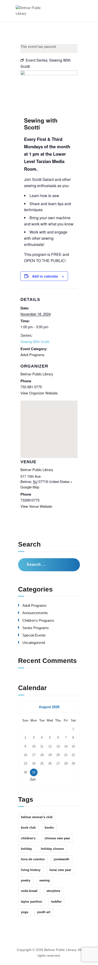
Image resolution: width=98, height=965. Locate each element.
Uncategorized (33, 643)
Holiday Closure (52, 849)
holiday (26, 849)
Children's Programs (38, 620)
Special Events (34, 635)
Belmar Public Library (36, 373)
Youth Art (43, 912)
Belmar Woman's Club (37, 817)
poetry (25, 880)
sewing (44, 880)
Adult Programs (32, 354)
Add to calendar (45, 276)
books (49, 827)
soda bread (29, 891)
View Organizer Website (39, 392)
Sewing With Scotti (34, 341)
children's (28, 838)
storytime (53, 891)
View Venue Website (36, 506)
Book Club (28, 827)
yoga (24, 912)
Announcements (35, 613)
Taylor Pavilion (31, 901)
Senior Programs (35, 628)
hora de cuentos (33, 859)
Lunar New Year (60, 870)
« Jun (31, 779)
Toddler (56, 901)
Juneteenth (61, 859)
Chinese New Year (57, 838)
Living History (30, 870)
